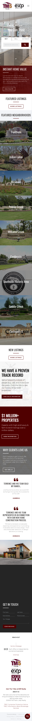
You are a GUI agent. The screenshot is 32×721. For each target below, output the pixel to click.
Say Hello (9, 469)
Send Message (10, 626)
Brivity (14, 714)
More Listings (16, 106)
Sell (16, 39)
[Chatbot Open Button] (27, 716)
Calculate (9, 89)
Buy (6, 39)
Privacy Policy (10, 716)
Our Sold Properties (12, 396)
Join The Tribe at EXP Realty (16, 689)
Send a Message (16, 646)
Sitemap (16, 655)
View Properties (10, 436)
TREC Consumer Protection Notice (16, 704)
